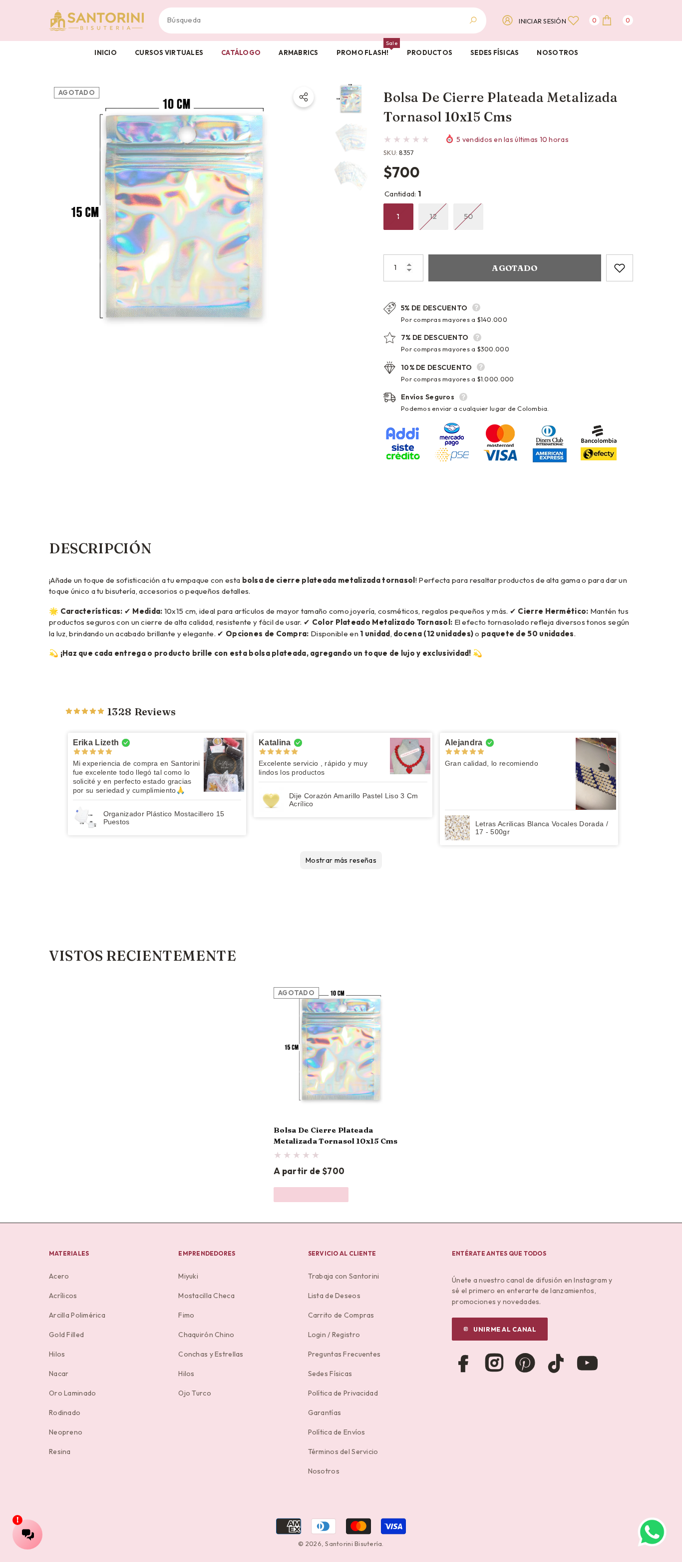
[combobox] (311, 20)
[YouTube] (587, 1363)
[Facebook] (463, 1363)
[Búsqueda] (322, 20)
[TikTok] (556, 1363)
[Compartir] (304, 97)
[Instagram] (494, 1363)
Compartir (304, 97)
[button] (617, 20)
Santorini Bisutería (353, 1544)
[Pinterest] (525, 1363)
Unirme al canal (504, 1329)
